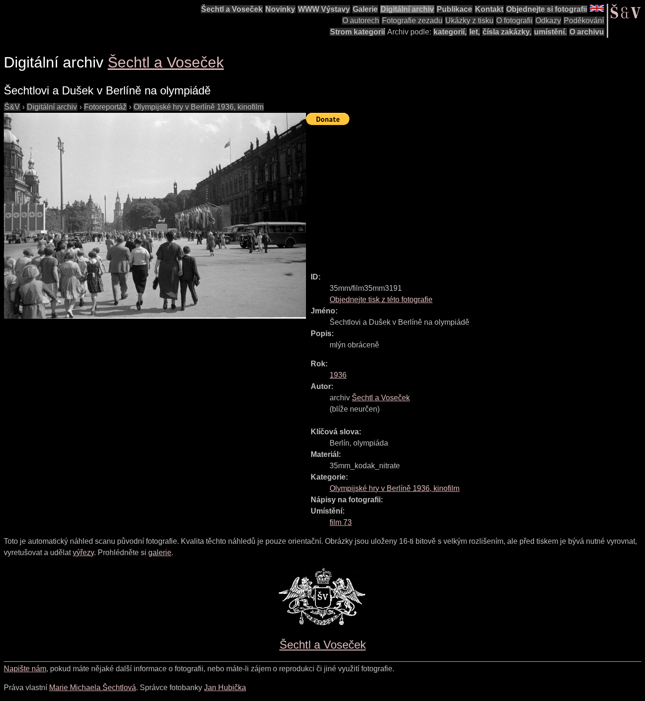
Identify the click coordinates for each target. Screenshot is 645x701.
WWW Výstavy (324, 9)
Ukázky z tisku (469, 21)
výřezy (83, 553)
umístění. (550, 32)
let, (474, 32)
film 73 (341, 522)
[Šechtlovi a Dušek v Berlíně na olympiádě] (155, 216)
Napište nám (25, 669)
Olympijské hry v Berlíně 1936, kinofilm (198, 107)
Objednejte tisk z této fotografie (381, 300)
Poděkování (584, 21)
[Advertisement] (475, 194)
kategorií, (450, 32)
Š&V (12, 107)
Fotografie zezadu (412, 21)
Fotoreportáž (105, 107)
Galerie (365, 9)
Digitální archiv (407, 9)
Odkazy (548, 21)
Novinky (280, 9)
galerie (159, 553)
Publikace (454, 9)
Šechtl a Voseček (232, 9)
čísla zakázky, (507, 32)
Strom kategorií (357, 32)
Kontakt (489, 9)
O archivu (586, 32)
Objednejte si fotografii (546, 9)
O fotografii (514, 21)
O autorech (360, 21)
